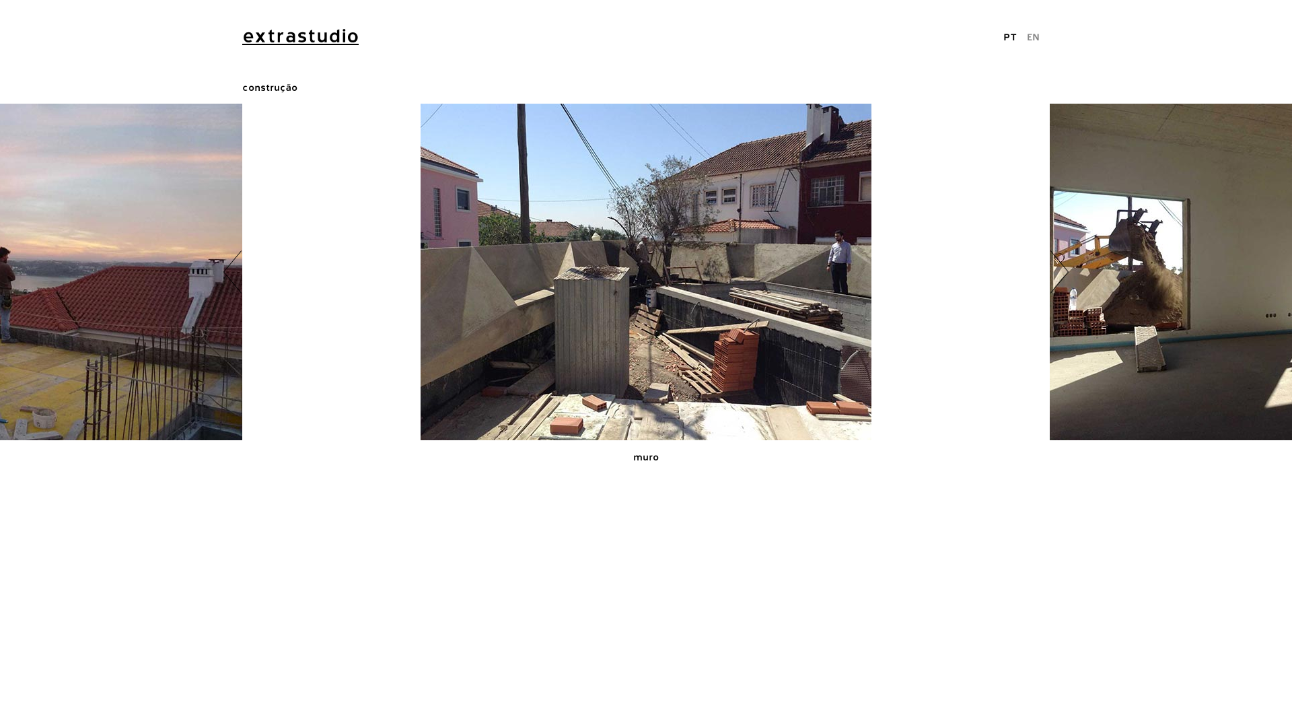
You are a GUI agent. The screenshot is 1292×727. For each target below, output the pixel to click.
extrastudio (300, 35)
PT (1010, 36)
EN (1033, 36)
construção (269, 87)
